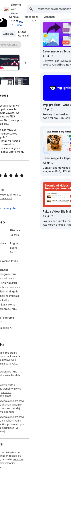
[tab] (13, 17)
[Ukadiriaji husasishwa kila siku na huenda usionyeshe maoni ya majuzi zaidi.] (34, 20)
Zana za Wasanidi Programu (9, 33)
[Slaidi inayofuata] (25, 62)
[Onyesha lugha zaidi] (16, 252)
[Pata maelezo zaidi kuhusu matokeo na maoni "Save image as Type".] (52, 56)
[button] (7, 81)
